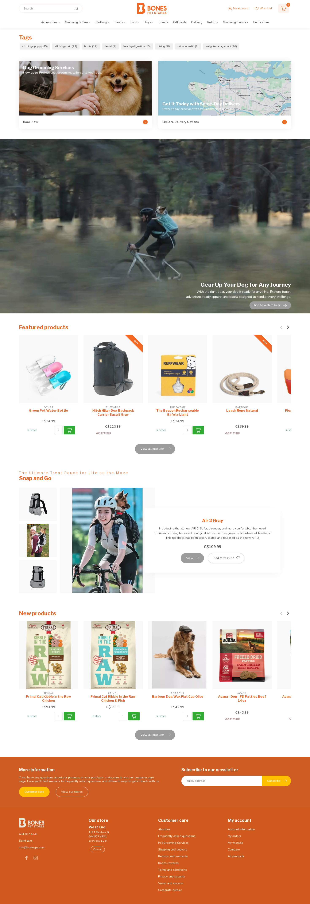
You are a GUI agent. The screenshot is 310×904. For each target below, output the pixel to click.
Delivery (196, 22)
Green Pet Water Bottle (48, 410)
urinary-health (188, 46)
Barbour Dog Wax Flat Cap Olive (177, 696)
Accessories (49, 22)
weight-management (221, 46)
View (189, 558)
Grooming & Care (76, 22)
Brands (163, 22)
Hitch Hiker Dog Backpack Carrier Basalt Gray (113, 412)
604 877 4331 (28, 834)
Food (134, 22)
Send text (25, 841)
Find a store (261, 22)
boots (90, 46)
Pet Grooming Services (173, 843)
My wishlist (235, 843)
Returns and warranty (173, 856)
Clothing (101, 22)
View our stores (72, 792)
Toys (148, 22)
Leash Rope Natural (242, 410)
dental (110, 46)
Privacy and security (171, 876)
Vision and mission (170, 883)
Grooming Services (235, 22)
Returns (212, 22)
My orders (234, 836)
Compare (234, 850)
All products (236, 856)
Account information (241, 829)
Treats (118, 22)
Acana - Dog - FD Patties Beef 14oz (242, 698)
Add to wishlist (223, 558)
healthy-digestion (137, 46)
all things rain (66, 46)
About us (164, 829)
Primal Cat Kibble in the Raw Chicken (48, 698)
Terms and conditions (172, 870)
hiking (164, 46)
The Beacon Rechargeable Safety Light (177, 412)
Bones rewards (168, 863)
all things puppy (35, 46)
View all (97, 849)
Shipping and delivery (172, 850)
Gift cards (179, 22)
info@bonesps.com (31, 847)
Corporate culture (170, 890)
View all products (152, 449)
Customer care (34, 792)
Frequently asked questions (176, 836)
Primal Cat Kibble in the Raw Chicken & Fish (113, 698)
